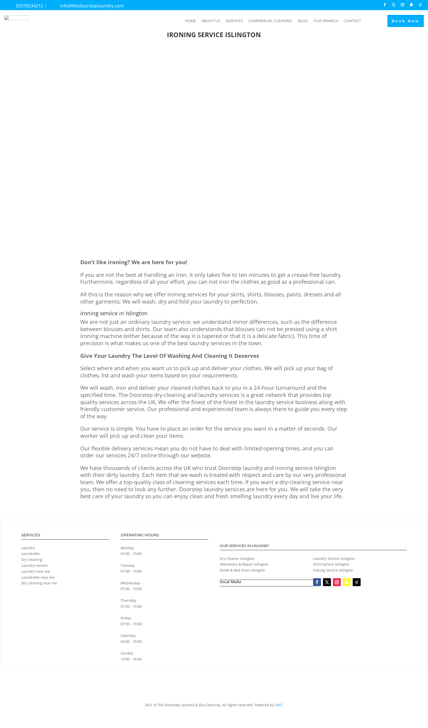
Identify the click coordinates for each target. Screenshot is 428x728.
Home (190, 21)
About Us (210, 21)
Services (234, 21)
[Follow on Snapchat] (411, 4)
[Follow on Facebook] (384, 4)
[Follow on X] (393, 4)
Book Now (406, 21)
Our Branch (326, 21)
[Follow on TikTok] (420, 4)
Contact (352, 21)
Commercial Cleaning (270, 21)
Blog (303, 21)
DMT (279, 704)
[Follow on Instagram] (402, 4)
